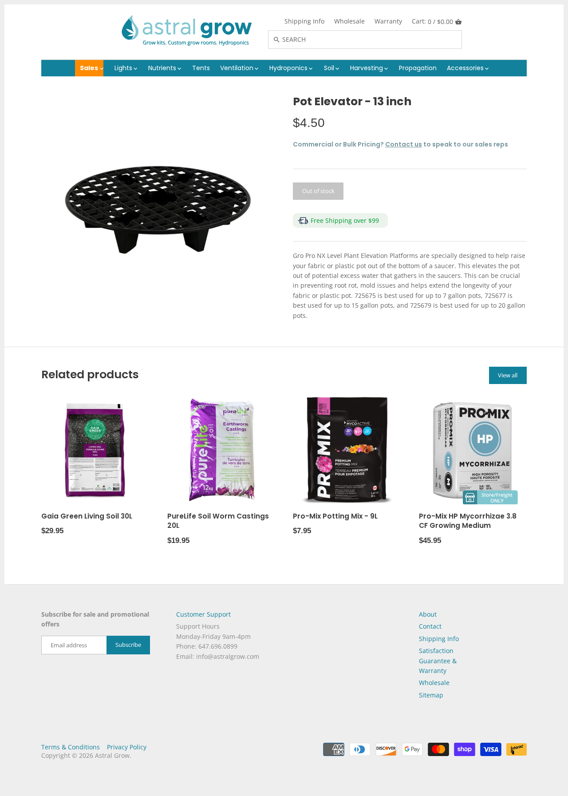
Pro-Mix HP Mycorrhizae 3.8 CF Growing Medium (468, 521)
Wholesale (349, 21)
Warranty (388, 21)
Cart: (432, 21)
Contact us (403, 144)
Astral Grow (112, 755)
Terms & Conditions (70, 747)
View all (507, 375)
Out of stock (318, 191)
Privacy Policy (126, 747)
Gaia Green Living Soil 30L (86, 516)
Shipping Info (304, 21)
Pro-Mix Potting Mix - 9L (335, 516)
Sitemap (431, 695)
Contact (430, 626)
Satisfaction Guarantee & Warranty (438, 660)
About (428, 614)
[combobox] (374, 39)
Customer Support (203, 614)
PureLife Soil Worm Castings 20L (218, 521)
